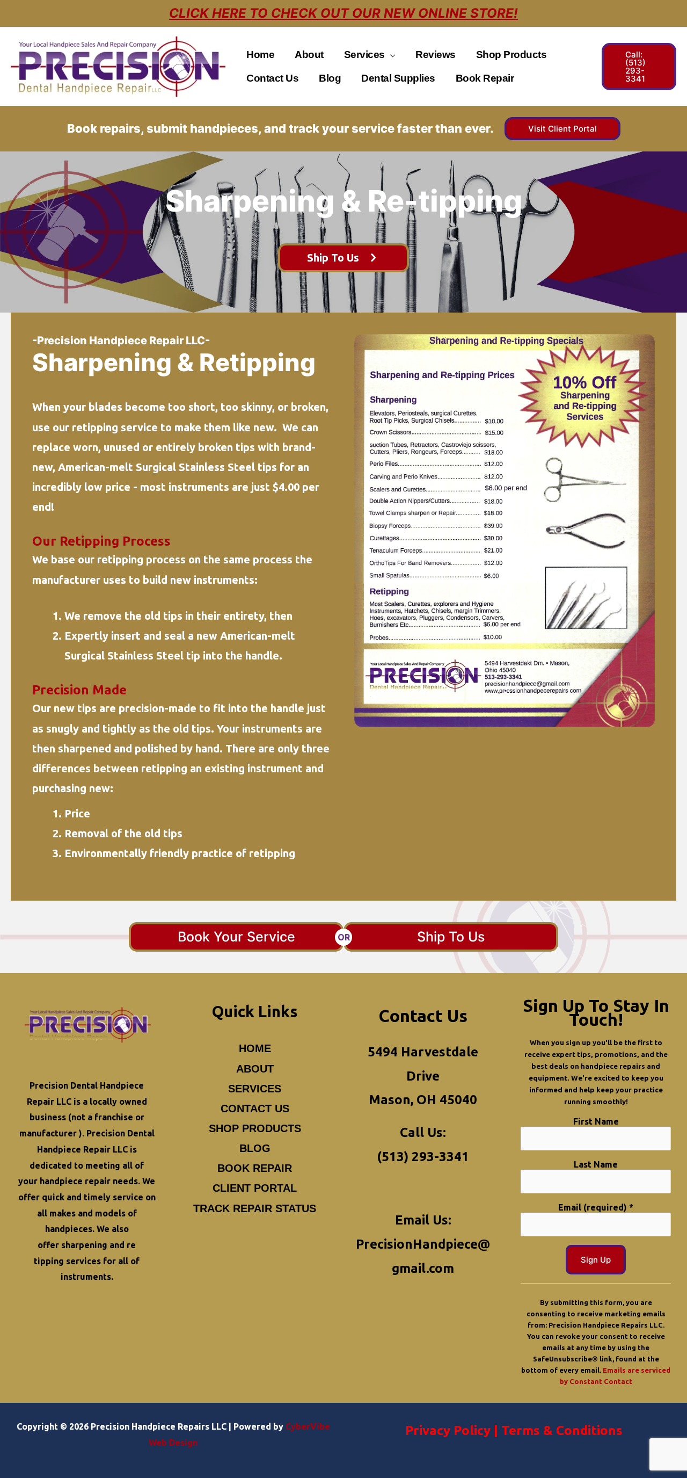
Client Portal (255, 1188)
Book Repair (254, 1168)
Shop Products (255, 1128)
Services (254, 1089)
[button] (390, 54)
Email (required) (595, 1207)
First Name (596, 1121)
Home (255, 1048)
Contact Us (255, 1108)
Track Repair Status (254, 1208)
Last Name (596, 1164)
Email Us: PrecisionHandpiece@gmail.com (423, 1244)
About (255, 1069)
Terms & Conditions (562, 1430)
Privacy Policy (448, 1430)
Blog (255, 1148)
